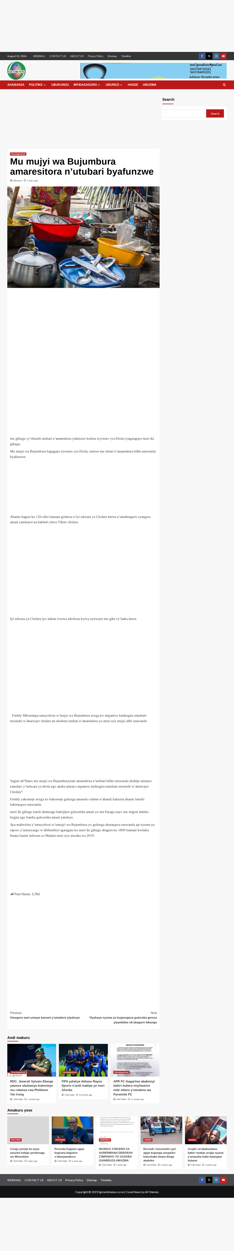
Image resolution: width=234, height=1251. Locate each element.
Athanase (17, 180)
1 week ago (77, 1161)
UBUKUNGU (60, 84)
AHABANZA (15, 84)
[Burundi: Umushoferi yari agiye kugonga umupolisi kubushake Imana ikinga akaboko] (161, 1130)
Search (168, 99)
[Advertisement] (109, 26)
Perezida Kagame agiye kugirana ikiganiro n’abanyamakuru (69, 1152)
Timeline (126, 56)
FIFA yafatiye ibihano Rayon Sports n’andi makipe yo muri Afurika (83, 1086)
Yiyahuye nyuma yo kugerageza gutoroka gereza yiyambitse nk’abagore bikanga (123, 1017)
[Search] (224, 85)
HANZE (133, 84)
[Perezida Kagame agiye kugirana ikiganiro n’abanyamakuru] (72, 1130)
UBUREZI (112, 84)
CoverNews (133, 1192)
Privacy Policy (95, 56)
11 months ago (137, 1099)
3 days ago (32, 1161)
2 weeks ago (166, 1165)
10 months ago (85, 1095)
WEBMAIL (39, 56)
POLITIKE (36, 84)
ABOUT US (77, 56)
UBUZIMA (149, 84)
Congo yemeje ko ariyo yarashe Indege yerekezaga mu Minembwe (27, 1152)
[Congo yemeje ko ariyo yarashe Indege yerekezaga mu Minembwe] (28, 1130)
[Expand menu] (45, 84)
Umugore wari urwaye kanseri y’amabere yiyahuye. (45, 1015)
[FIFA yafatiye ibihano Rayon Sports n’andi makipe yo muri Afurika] (83, 1060)
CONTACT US (57, 56)
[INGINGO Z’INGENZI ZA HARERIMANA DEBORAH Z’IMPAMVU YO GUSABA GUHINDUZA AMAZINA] (117, 1130)
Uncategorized (18, 154)
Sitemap (112, 56)
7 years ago (32, 180)
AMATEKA (105, 1140)
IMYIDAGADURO (85, 84)
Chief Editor (18, 1099)
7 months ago (33, 1099)
